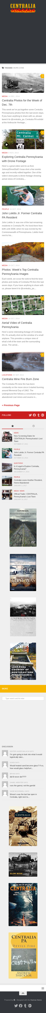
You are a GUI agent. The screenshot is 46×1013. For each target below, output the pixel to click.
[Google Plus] (42, 415)
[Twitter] (30, 415)
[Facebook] (34, 415)
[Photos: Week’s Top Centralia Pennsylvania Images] (23, 252)
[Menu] (43, 988)
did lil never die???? (18, 777)
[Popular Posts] (12, 426)
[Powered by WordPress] (14, 1000)
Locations (7, 375)
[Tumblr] (38, 415)
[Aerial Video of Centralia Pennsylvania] (23, 305)
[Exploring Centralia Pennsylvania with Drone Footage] (23, 139)
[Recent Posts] (33, 426)
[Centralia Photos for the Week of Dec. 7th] (23, 83)
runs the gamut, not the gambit (22, 785)
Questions (18, 463)
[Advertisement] (23, 41)
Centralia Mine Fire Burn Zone (20, 379)
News (16, 433)
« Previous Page (11, 405)
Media (5, 96)
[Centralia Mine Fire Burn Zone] (23, 361)
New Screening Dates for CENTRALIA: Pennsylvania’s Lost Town (28, 438)
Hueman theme (36, 1000)
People (5, 209)
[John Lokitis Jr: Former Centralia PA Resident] (23, 196)
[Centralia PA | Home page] (23, 8)
